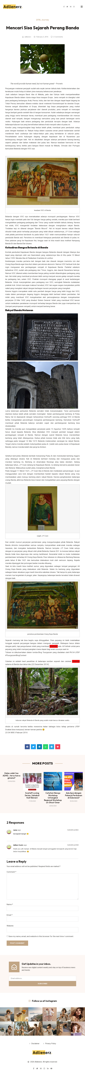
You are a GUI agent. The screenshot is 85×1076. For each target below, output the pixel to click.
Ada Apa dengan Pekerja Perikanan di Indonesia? (73, 795)
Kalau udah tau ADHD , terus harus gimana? (11, 775)
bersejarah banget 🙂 (21, 834)
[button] (27, 746)
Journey (45, 19)
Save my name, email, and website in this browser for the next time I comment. (41, 936)
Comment (11, 872)
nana (15, 830)
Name (10, 904)
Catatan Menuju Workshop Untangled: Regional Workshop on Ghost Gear (53, 798)
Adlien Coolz (18, 845)
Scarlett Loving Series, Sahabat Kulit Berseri (32, 795)
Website (10, 925)
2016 (38, 19)
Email (10, 915)
